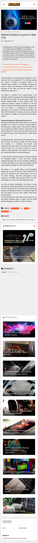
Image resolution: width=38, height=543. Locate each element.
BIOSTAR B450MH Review (15, 511)
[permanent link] (12, 41)
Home (2, 31)
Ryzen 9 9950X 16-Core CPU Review (19, 394)
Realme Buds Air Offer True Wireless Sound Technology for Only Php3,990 (19, 241)
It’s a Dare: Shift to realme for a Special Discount (18, 67)
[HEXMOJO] (14, 5)
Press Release (8, 31)
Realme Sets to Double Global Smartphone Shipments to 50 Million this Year (18, 257)
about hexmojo (23, 528)
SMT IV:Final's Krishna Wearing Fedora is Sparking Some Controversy (17, 450)
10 (5, 508)
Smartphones (16, 31)
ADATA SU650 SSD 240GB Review (18, 472)
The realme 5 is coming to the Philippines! (16, 64)
